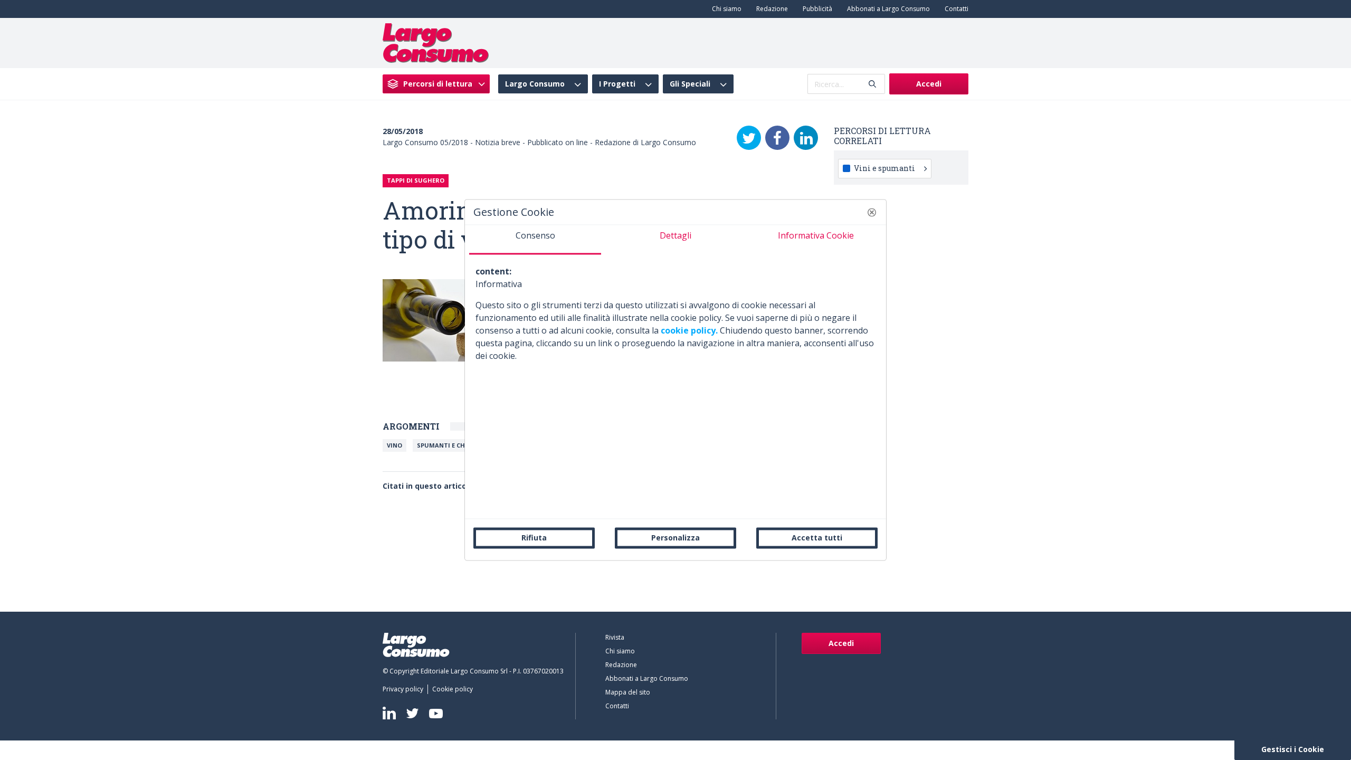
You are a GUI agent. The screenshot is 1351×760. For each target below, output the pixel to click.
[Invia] (872, 84)
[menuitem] (724, 9)
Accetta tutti (817, 538)
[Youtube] (436, 713)
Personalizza (675, 538)
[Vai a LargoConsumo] (436, 42)
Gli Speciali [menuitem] (690, 84)
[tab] (535, 239)
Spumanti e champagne (456, 445)
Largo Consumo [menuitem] (535, 84)
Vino (394, 445)
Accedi (928, 84)
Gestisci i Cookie (1292, 749)
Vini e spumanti (884, 168)
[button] (871, 212)
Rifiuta (534, 538)
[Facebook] (777, 138)
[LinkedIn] (806, 138)
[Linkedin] (389, 713)
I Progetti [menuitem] (617, 84)
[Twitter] (749, 138)
